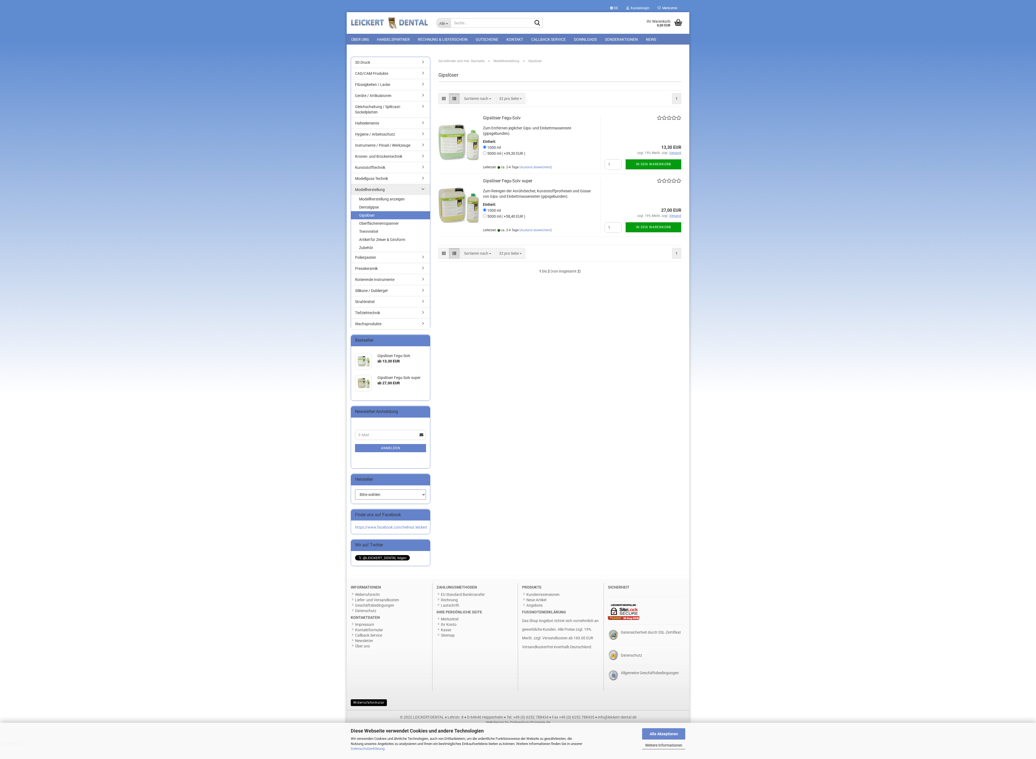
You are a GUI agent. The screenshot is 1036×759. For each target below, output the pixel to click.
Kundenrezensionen (543, 594)
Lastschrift (450, 605)
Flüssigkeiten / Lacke (372, 84)
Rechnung (449, 600)
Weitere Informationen (663, 745)
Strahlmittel (364, 302)
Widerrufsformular (368, 702)
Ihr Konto (448, 624)
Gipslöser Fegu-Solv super (507, 180)
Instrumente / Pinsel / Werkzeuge (382, 145)
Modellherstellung (370, 189)
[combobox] (478, 98)
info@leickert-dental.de (617, 717)
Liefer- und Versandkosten (377, 600)
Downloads (585, 39)
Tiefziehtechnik (367, 313)
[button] (614, 8)
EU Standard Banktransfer (463, 594)
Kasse (446, 630)
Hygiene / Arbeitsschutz (375, 134)
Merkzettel (669, 8)
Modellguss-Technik (371, 178)
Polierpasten (365, 257)
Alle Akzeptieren (664, 734)
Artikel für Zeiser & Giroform (382, 239)
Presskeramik (366, 268)
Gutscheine (487, 39)
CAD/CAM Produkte (371, 73)
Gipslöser (367, 215)
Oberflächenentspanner (379, 223)
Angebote (534, 605)
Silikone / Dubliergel (371, 290)
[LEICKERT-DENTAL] (389, 23)
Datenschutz (365, 611)
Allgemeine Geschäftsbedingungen (650, 673)
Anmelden (390, 448)
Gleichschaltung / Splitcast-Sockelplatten (378, 109)
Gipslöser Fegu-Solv (502, 117)
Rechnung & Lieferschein (443, 39)
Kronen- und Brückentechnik (378, 156)
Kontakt (514, 39)
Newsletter (364, 641)
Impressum (364, 624)
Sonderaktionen (621, 39)
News (651, 39)
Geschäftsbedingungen (374, 605)
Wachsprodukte (368, 324)
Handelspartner (393, 39)
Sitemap (448, 635)
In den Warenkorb (653, 164)
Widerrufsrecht (367, 594)
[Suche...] (537, 23)
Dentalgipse (369, 207)
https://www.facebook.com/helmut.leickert (391, 527)
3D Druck (362, 62)
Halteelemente (367, 123)
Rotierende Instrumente (374, 279)
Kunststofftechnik (370, 167)
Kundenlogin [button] (639, 8)
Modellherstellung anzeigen (382, 199)
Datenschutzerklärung (367, 749)
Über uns (360, 39)
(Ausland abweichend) (535, 167)
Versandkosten (555, 638)
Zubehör (366, 248)
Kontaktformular (369, 630)
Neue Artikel (536, 600)
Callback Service (548, 39)
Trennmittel (368, 231)
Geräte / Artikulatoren (373, 95)
